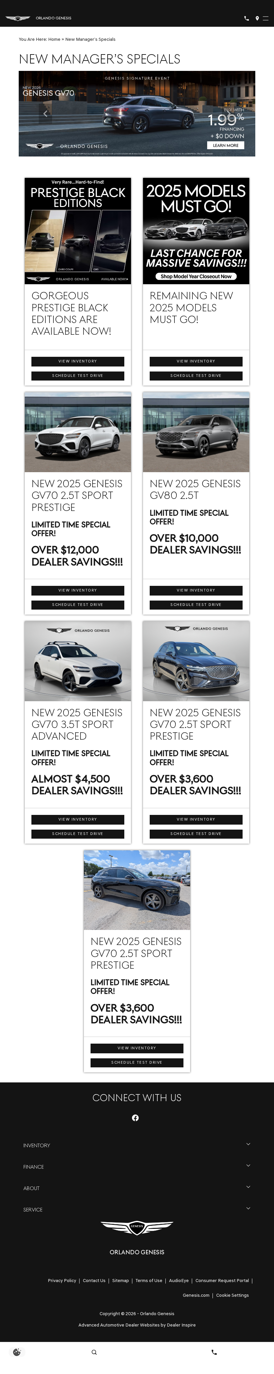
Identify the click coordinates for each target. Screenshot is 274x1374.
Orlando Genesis (157, 1313)
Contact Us (94, 1280)
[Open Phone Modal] (246, 18)
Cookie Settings (232, 1295)
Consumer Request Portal (222, 1280)
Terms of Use (149, 1280)
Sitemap (120, 1280)
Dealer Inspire (181, 1325)
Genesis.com (196, 1295)
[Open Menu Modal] (266, 18)
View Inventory (77, 361)
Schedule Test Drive (78, 376)
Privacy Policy (62, 1280)
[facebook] (135, 1118)
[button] (45, 114)
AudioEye (179, 1280)
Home (54, 39)
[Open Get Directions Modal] (257, 18)
